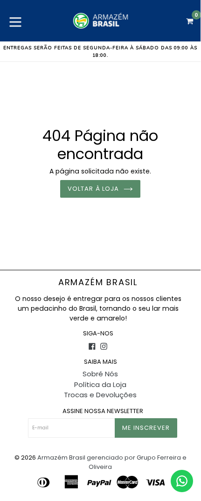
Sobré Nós (100, 374)
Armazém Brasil (98, 282)
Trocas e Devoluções (100, 395)
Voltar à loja (93, 188)
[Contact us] (182, 481)
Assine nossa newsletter (102, 411)
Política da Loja (100, 384)
